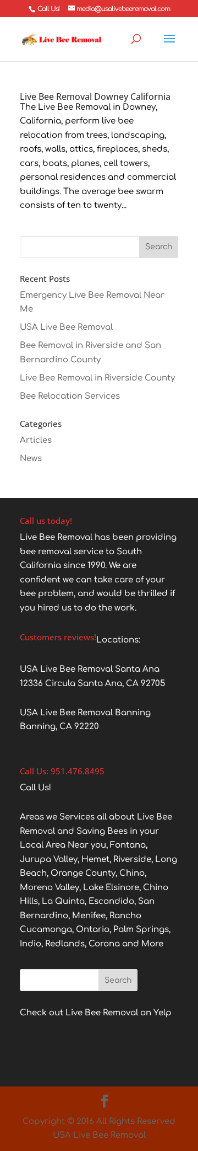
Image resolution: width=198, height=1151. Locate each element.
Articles (36, 440)
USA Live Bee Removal (66, 327)
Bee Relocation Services (70, 396)
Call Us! (48, 9)
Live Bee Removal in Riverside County (97, 378)
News (31, 458)
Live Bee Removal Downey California (95, 96)
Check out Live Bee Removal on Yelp (96, 1013)
